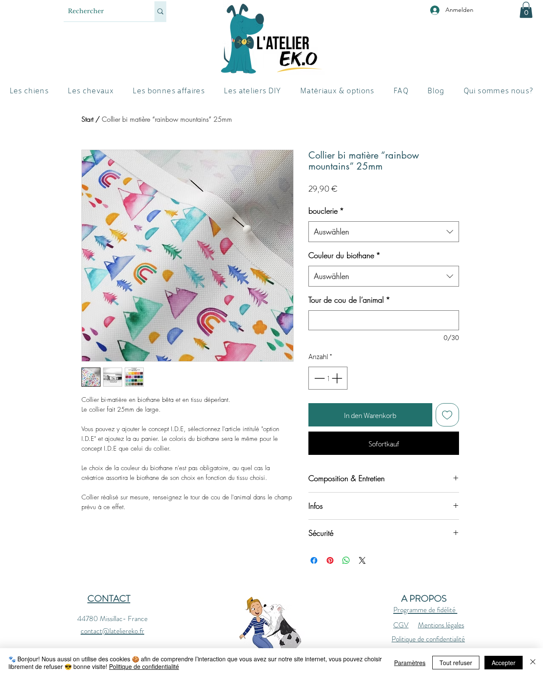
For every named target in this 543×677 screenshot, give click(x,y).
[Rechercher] (160, 11)
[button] (526, 10)
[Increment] (338, 378)
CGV (401, 625)
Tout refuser (455, 662)
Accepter (503, 662)
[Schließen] (533, 662)
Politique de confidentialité (428, 639)
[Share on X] (362, 560)
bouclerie (326, 211)
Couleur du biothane (344, 255)
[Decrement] (318, 378)
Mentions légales (441, 625)
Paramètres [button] (409, 662)
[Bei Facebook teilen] (314, 560)
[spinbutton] (328, 378)
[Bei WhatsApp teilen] (346, 560)
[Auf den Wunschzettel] (447, 415)
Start (87, 119)
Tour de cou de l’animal (349, 300)
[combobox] (383, 231)
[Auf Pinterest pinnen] (330, 560)
